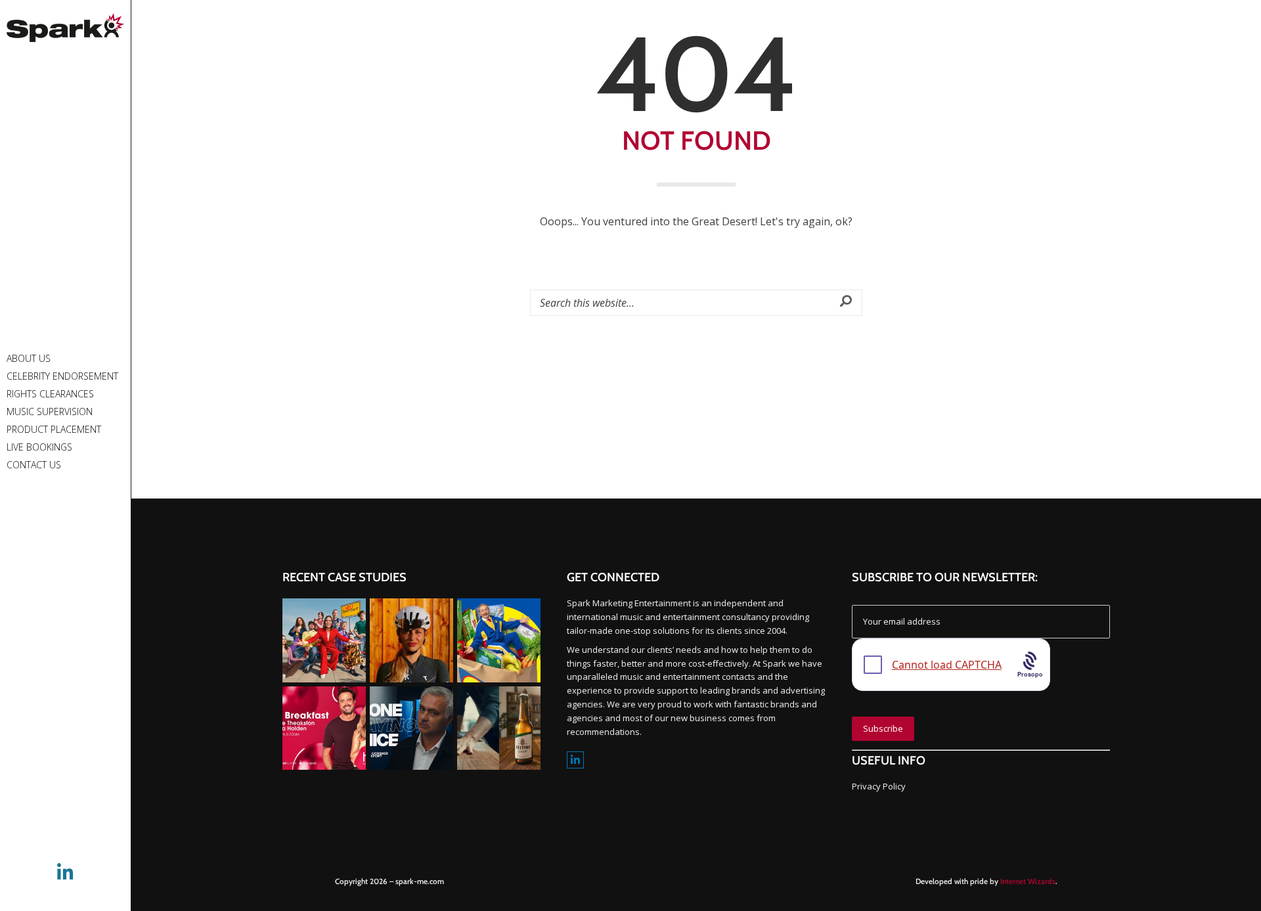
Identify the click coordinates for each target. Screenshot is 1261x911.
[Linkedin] (575, 760)
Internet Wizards (1027, 881)
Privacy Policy (879, 786)
